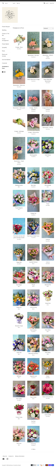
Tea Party (33, 421)
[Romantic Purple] (19, 318)
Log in (14, 3)
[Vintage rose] (33, 201)
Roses (3, 50)
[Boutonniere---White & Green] (48, 43)
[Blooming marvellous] (33, 343)
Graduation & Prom (5, 67)
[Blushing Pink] (48, 275)
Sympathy (4, 47)
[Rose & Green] (33, 388)
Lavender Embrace (33, 262)
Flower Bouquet (6, 26)
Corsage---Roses (19, 47)
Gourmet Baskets (6, 59)
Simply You (19, 307)
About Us (5, 456)
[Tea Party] (33, 411)
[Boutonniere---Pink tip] (48, 120)
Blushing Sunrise (19, 185)
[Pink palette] (48, 343)
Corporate (4, 63)
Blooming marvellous (33, 353)
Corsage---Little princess (33, 132)
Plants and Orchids (4, 55)
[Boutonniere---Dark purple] (19, 98)
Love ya (48, 262)
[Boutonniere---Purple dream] (19, 148)
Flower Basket (5, 44)
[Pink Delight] (19, 275)
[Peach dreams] (33, 320)
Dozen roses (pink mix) (48, 396)
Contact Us (11, 456)
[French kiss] (33, 434)
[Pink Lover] (19, 434)
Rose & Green (33, 397)
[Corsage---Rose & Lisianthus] (33, 98)
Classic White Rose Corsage (33, 79)
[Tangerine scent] (33, 366)
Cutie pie (48, 239)
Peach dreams (33, 330)
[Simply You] (19, 297)
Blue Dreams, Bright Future (33, 236)
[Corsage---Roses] (19, 39)
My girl (33, 284)
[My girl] (33, 275)
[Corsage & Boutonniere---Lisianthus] (48, 98)
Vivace (47, 203)
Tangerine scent (33, 376)
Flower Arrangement (5, 39)
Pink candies (19, 398)
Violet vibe (19, 352)
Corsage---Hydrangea (19, 131)
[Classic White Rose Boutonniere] (48, 69)
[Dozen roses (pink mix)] (48, 388)
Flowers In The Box (5, 34)
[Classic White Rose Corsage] (33, 69)
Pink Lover (19, 443)
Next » (34, 449)
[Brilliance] (19, 366)
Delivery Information (19, 456)
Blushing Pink (48, 284)
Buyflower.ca (11, 465)
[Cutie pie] (48, 228)
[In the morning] (33, 297)
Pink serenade (48, 185)
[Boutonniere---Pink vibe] (33, 43)
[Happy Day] (19, 252)
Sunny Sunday (48, 414)
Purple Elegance (19, 207)
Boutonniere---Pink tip (48, 127)
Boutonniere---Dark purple (19, 107)
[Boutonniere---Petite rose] (19, 72)
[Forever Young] (19, 409)
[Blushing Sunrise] (19, 175)
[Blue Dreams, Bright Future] (33, 226)
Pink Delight (19, 284)
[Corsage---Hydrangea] (19, 122)
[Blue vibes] (33, 175)
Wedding (4, 30)
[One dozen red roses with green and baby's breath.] (19, 226)
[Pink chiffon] (48, 320)
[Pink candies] (19, 389)
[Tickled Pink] (48, 295)
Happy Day (19, 262)
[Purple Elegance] (19, 198)
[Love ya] (48, 252)
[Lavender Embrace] (33, 252)
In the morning (33, 307)
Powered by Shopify (17, 465)
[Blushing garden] (33, 145)
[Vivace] (48, 196)
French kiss (33, 443)
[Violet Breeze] (48, 145)
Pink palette (48, 352)
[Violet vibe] (19, 343)
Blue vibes (33, 185)
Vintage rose (33, 213)
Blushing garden (33, 155)
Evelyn (47, 376)
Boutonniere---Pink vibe (33, 55)
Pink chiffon (47, 330)
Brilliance (19, 376)
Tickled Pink (48, 303)
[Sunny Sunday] (48, 408)
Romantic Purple (19, 325)
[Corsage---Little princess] (33, 122)
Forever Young (19, 417)
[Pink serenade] (48, 175)
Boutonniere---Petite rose (19, 85)
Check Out (52, 3)
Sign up (18, 3)
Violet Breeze (48, 155)
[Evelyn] (48, 366)
